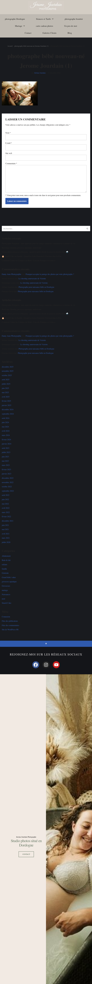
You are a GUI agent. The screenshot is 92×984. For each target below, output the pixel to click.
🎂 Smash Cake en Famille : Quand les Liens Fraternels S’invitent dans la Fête (31, 256)
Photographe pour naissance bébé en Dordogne (36, 287)
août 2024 (5, 418)
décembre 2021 (7, 520)
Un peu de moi (70, 25)
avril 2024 (5, 431)
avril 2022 (5, 508)
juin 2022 (5, 499)
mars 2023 (6, 465)
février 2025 (6, 401)
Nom (8, 132)
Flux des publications (10, 621)
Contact (28, 32)
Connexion (6, 616)
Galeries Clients (49, 32)
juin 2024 (5, 422)
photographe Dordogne (15, 18)
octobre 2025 (7, 375)
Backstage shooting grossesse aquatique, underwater (21, 247)
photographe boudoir (74, 18)
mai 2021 (5, 529)
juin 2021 (5, 525)
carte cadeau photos (44, 25)
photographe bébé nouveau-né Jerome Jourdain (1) (31, 46)
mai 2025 (5, 392)
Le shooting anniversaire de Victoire (32, 278)
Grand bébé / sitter (9, 577)
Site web (8, 153)
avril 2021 (5, 533)
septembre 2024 (8, 413)
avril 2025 (5, 396)
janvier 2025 (6, 405)
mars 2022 (6, 512)
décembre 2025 (7, 366)
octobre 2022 (7, 486)
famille (4, 568)
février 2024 (6, 439)
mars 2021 (6, 538)
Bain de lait (6, 560)
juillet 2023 (6, 452)
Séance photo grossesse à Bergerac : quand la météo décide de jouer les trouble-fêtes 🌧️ (35, 252)
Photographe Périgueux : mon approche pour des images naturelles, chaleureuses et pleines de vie (38, 243)
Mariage (18, 25)
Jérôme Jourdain (40, 73)
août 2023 (5, 448)
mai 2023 (5, 461)
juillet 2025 (6, 384)
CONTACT (26, 854)
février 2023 (6, 469)
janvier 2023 (6, 473)
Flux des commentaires (10, 625)
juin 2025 (5, 388)
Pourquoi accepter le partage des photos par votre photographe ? (50, 274)
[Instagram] (46, 664)
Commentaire (11, 163)
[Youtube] (56, 664)
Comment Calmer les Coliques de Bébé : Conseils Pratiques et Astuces (28, 260)
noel (3, 598)
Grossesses (6, 586)
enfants (4, 564)
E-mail (8, 143)
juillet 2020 (6, 542)
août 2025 (5, 379)
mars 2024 (6, 435)
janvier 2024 (6, 443)
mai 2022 (5, 503)
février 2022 (6, 516)
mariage (5, 590)
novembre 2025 (7, 371)
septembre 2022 (8, 491)
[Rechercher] (87, 228)
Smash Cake (6, 603)
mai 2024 (5, 426)
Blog (70, 32)
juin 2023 (5, 456)
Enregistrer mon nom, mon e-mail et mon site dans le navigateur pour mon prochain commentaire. (44, 195)
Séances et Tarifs (43, 18)
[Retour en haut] (46, 644)
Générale (5, 573)
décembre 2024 (7, 409)
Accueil (10, 46)
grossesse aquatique (9, 581)
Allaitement (6, 556)
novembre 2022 (7, 482)
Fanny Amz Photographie (11, 274)
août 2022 (5, 495)
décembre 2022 (7, 478)
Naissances (6, 594)
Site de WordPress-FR (10, 629)
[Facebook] (35, 664)
